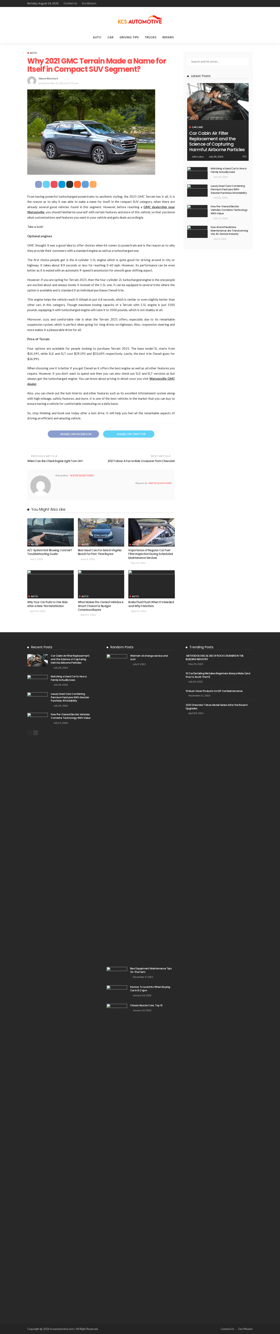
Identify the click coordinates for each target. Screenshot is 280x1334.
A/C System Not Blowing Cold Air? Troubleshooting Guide (49, 552)
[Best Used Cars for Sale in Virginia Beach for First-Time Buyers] (101, 532)
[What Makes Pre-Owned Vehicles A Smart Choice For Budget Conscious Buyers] (101, 584)
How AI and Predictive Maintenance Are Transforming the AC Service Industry (229, 230)
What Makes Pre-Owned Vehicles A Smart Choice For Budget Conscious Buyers (100, 606)
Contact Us (70, 3)
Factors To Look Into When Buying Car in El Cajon (150, 988)
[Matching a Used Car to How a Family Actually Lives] (197, 173)
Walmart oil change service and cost (149, 657)
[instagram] (121, 3)
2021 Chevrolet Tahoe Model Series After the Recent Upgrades (217, 706)
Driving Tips (129, 37)
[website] (56, 483)
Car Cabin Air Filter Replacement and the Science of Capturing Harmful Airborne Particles (217, 141)
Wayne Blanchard (48, 78)
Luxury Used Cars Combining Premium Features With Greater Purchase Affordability (229, 189)
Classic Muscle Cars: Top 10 (146, 1005)
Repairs (168, 37)
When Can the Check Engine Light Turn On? (55, 461)
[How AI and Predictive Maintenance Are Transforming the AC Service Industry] (197, 232)
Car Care (197, 127)
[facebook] (105, 3)
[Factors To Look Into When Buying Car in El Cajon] (117, 992)
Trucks (150, 37)
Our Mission (89, 3)
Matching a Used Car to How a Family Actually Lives (229, 170)
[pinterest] (115, 3)
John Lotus (198, 156)
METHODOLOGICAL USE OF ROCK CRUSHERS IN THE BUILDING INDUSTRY (215, 657)
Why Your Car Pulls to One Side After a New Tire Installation (47, 604)
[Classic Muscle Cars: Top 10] (117, 1157)
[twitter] (110, 3)
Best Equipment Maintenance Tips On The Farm (151, 970)
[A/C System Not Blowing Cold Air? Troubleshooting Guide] (50, 532)
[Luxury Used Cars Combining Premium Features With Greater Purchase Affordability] (197, 190)
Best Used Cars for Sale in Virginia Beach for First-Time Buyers (100, 552)
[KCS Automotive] (140, 19)
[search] (185, 37)
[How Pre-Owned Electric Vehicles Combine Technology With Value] (197, 211)
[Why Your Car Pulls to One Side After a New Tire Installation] (50, 584)
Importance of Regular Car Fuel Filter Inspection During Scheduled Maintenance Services (150, 554)
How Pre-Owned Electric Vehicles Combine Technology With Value (229, 210)
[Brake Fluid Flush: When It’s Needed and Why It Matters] (151, 584)
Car (110, 37)
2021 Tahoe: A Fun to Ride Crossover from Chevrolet (141, 461)
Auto (97, 37)
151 (244, 156)
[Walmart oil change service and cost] (117, 808)
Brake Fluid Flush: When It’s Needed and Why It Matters (151, 604)
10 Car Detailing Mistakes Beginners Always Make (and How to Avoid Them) (218, 675)
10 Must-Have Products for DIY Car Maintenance (214, 691)
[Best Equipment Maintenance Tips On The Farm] (117, 973)
